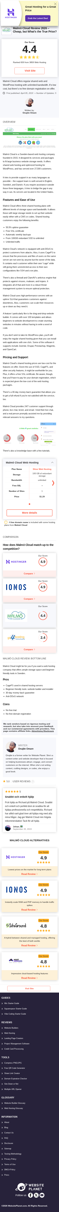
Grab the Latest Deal (38, 18)
